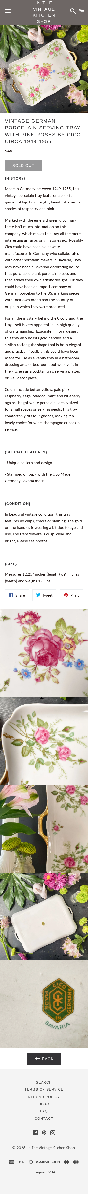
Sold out (23, 165)
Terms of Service (43, 1089)
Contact (44, 1118)
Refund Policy (44, 1097)
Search (44, 1082)
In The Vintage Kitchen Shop (44, 12)
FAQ (44, 1111)
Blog (44, 1104)
